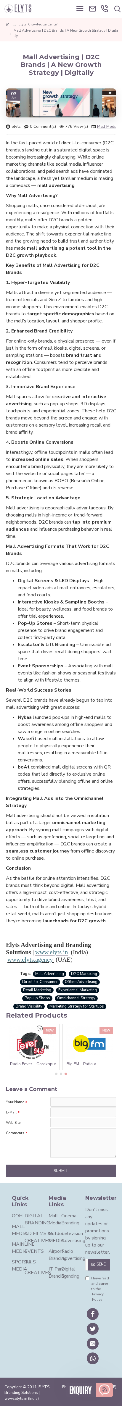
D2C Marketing (84, 973)
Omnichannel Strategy (76, 998)
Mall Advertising (49, 973)
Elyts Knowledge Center (38, 24)
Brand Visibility (29, 1006)
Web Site (13, 1122)
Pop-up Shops (37, 998)
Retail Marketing (37, 990)
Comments (15, 1133)
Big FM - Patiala (81, 1064)
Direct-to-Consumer (40, 981)
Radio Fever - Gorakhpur (33, 1064)
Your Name (15, 1102)
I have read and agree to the (100, 1289)
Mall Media (107, 126)
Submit (61, 1170)
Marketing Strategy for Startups (76, 1006)
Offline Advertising (81, 981)
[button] (56, 1074)
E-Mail (11, 1112)
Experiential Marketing (77, 990)
